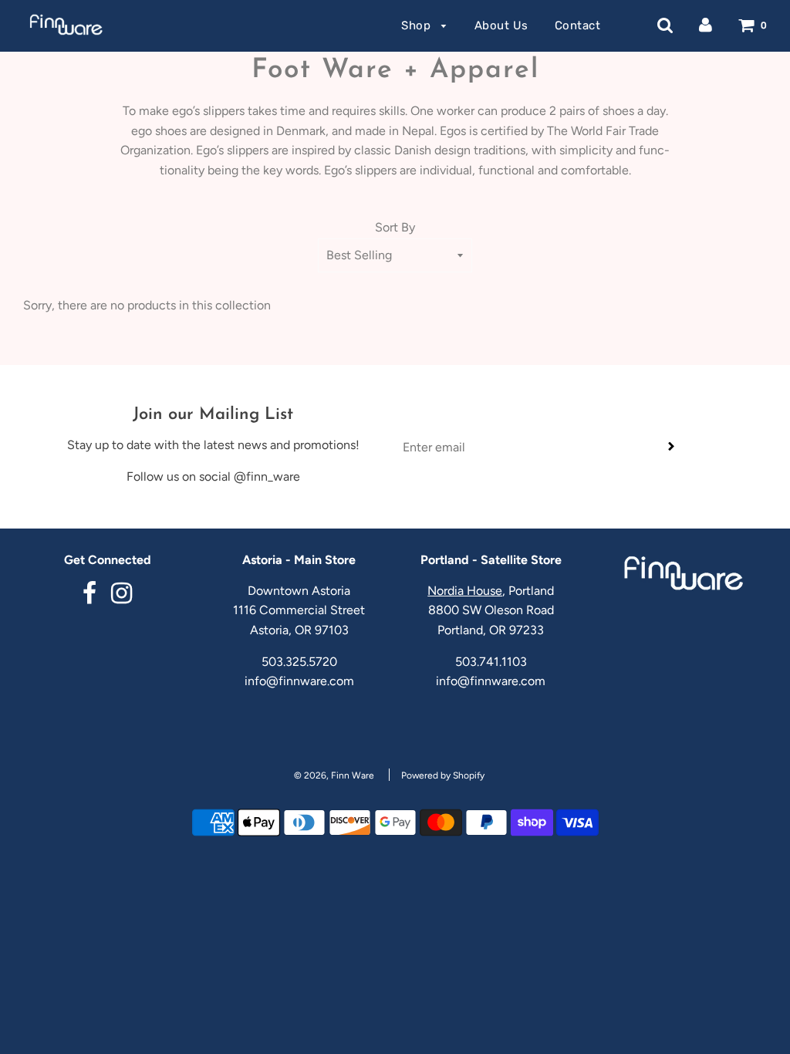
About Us (501, 25)
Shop (417, 25)
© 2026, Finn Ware (334, 775)
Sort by (395, 227)
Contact (578, 25)
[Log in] (705, 25)
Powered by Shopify (442, 775)
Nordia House (464, 590)
